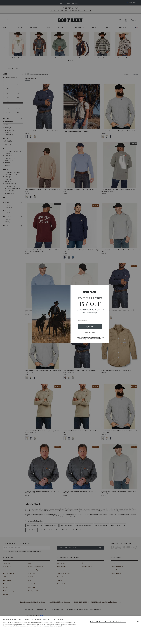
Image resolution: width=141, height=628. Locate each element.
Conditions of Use (48, 626)
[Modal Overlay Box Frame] (70, 314)
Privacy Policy (58, 626)
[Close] (138, 622)
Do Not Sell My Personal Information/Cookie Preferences (108, 622)
